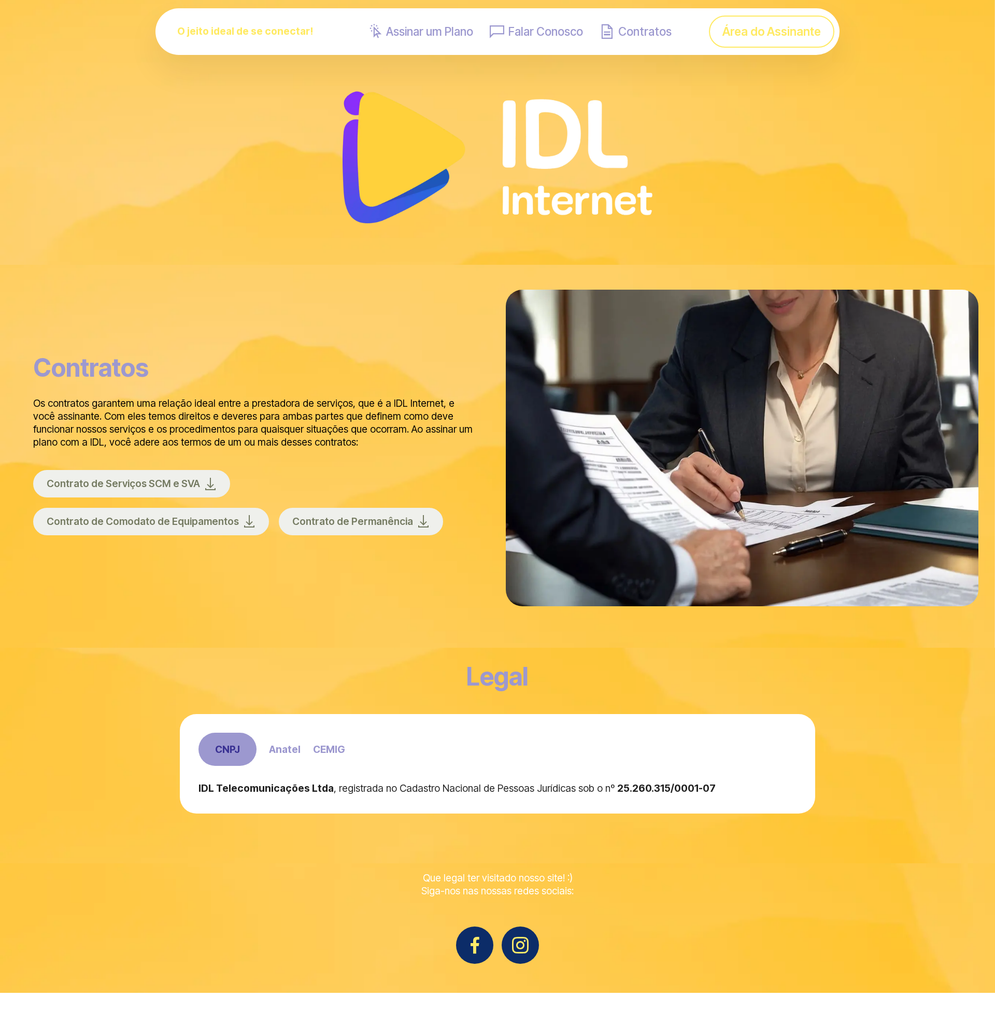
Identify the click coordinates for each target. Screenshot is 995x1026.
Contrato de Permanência (352, 521)
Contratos (645, 31)
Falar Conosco (545, 31)
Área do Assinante (771, 31)
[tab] (227, 749)
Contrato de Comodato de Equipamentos (143, 521)
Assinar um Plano (429, 31)
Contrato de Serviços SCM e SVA (123, 483)
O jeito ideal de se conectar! (245, 31)
